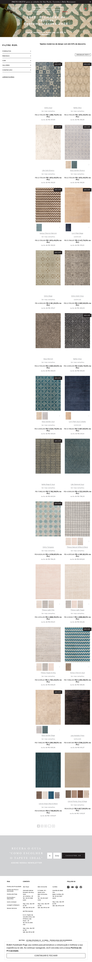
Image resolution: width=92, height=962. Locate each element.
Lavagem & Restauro (13, 905)
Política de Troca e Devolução (12, 890)
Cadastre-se (73, 855)
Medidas (6, 56)
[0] (84, 9)
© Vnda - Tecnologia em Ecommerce (57, 940)
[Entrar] (79, 9)
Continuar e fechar (46, 956)
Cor (4, 60)
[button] (59, 795)
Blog (49, 11)
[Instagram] (68, 887)
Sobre (57, 11)
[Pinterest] (76, 887)
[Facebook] (81, 887)
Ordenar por (82, 54)
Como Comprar (11, 902)
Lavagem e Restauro (36, 11)
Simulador (57, 9)
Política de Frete (12, 894)
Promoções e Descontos (11, 898)
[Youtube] (72, 887)
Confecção (7, 70)
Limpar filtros (8, 77)
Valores (6, 65)
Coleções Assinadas (41, 9)
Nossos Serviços (12, 908)
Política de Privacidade (14, 886)
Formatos (6, 51)
